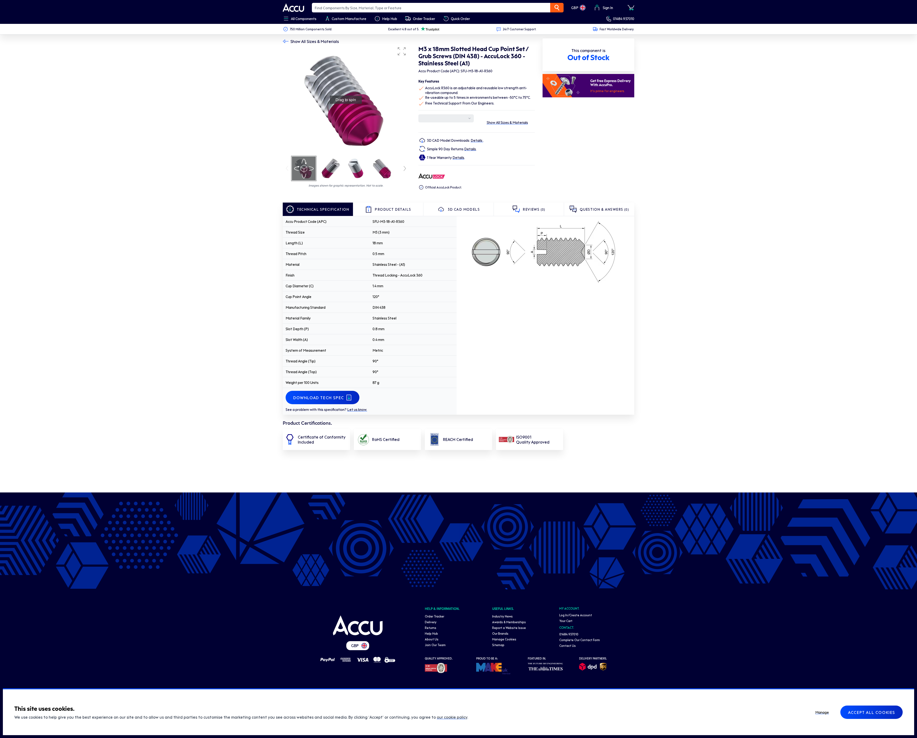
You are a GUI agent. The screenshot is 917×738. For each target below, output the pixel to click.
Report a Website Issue (509, 627)
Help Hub (431, 633)
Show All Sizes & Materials (314, 41)
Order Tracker (434, 616)
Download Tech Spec (318, 397)
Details (477, 140)
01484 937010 (623, 18)
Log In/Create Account (575, 615)
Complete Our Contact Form (579, 640)
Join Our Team (435, 645)
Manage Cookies (504, 639)
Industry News (502, 616)
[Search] (557, 7)
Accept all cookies (871, 712)
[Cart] (631, 7)
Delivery (431, 622)
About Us (431, 639)
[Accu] (293, 7)
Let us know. (357, 409)
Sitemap (498, 645)
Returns (430, 627)
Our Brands (500, 633)
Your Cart (565, 621)
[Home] (358, 625)
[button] (402, 51)
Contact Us (567, 645)
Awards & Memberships (509, 622)
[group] (346, 99)
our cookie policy (452, 717)
